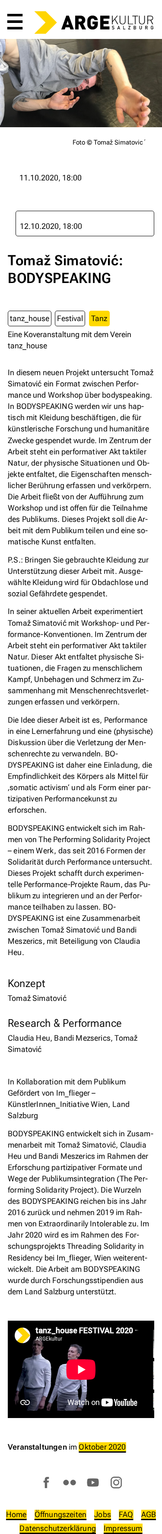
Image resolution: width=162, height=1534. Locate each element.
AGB (148, 1514)
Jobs (102, 1514)
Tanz (99, 318)
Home (16, 1514)
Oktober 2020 (102, 1446)
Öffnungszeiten (61, 1514)
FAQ (126, 1514)
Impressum (123, 1528)
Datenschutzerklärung (57, 1528)
